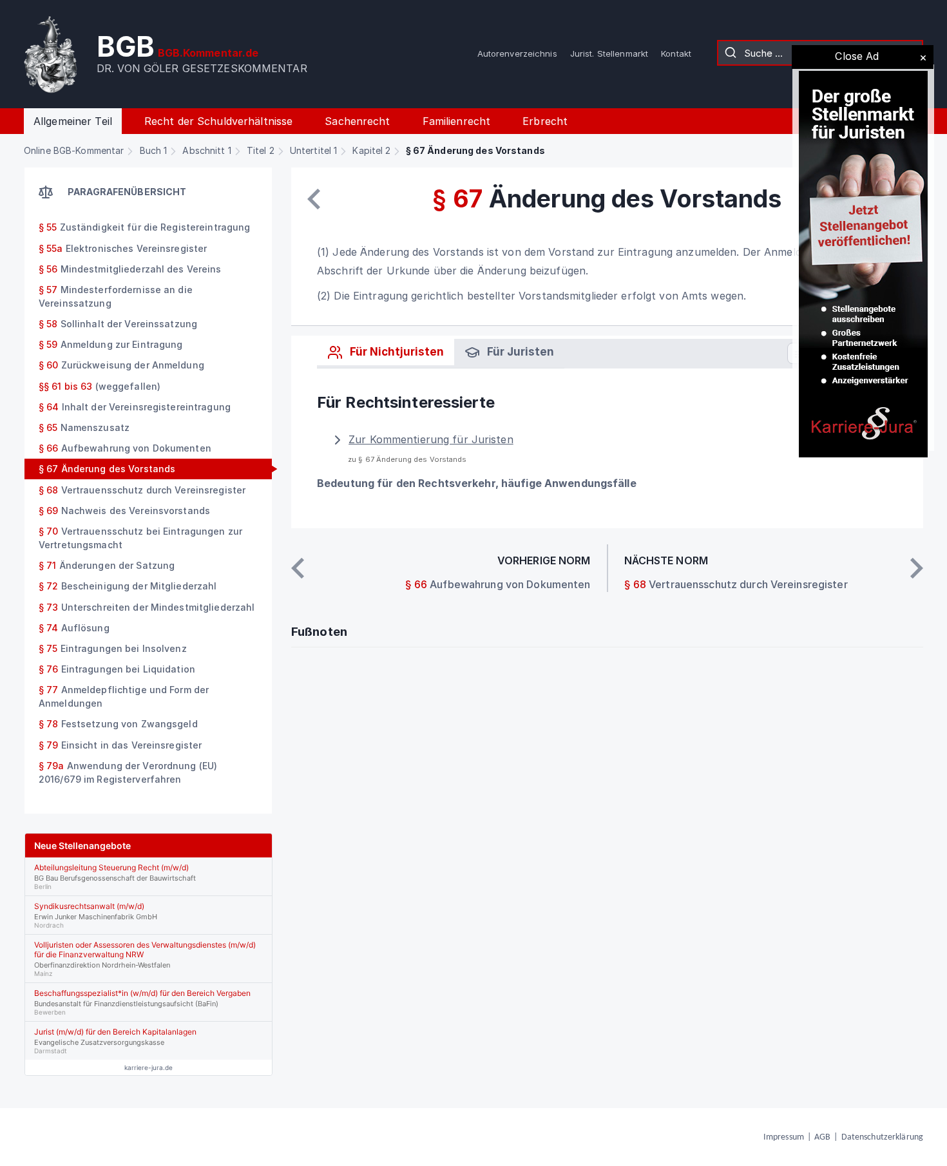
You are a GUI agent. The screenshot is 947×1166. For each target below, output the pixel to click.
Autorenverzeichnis (517, 53)
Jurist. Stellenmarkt (609, 53)
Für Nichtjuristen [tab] (395, 351)
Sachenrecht (357, 121)
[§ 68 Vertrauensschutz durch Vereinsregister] (916, 568)
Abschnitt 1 (206, 150)
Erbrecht (545, 121)
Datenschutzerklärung (882, 1137)
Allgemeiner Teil (72, 121)
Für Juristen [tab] (519, 351)
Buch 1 (153, 150)
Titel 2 (260, 150)
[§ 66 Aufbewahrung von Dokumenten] (313, 199)
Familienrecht (457, 121)
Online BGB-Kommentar (74, 150)
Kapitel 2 (371, 150)
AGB (822, 1137)
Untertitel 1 (313, 150)
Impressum (783, 1137)
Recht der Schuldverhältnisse (218, 121)
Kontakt (676, 53)
